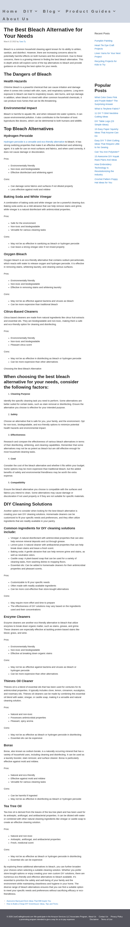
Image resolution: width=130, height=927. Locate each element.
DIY (28, 11)
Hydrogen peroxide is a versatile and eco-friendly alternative (34, 142)
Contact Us (103, 917)
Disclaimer (94, 919)
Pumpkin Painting (103, 41)
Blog (49, 11)
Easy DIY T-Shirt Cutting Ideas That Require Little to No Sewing (107, 144)
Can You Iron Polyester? (107, 152)
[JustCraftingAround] (9, 4)
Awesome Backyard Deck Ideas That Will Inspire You (29, 901)
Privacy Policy (117, 917)
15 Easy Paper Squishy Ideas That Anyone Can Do (106, 132)
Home (10, 11)
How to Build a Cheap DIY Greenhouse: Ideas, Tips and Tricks (32, 904)
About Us (16, 19)
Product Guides (89, 11)
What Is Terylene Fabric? (107, 108)
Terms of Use (106, 919)
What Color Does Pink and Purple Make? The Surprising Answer (106, 100)
